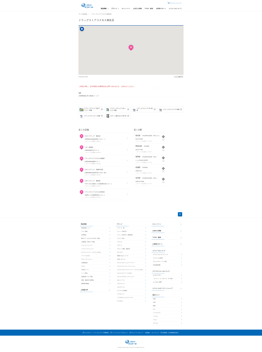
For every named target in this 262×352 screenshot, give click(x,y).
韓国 (154, 305)
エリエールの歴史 (158, 258)
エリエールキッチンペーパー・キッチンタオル (130, 269)
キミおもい (120, 301)
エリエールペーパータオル (124, 273)
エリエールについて (175, 8)
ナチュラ (119, 242)
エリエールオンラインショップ (162, 288)
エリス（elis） (121, 238)
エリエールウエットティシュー (125, 276)
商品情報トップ (85, 228)
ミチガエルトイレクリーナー (125, 297)
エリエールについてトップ (160, 254)
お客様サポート (161, 8)
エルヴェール (121, 287)
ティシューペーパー (86, 245)
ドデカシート (121, 294)
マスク (83, 266)
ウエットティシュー (86, 259)
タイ (154, 309)
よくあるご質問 (157, 282)
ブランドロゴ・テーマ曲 (160, 261)
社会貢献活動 (156, 265)
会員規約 (147, 332)
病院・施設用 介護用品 (87, 280)
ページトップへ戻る (180, 214)
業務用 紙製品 (85, 283)
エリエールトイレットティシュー (126, 266)
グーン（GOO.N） (122, 231)
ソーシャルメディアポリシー (120, 332)
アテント (119, 245)
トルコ (155, 319)
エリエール (87, 5)
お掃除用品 (84, 262)
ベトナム (155, 316)
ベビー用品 (84, 231)
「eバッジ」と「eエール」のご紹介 (163, 278)
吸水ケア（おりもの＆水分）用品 (90, 238)
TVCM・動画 (149, 8)
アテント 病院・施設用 (123, 248)
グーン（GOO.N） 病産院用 (125, 235)
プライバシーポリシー (137, 332)
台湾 (154, 302)
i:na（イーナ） (121, 280)
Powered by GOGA (83, 76)
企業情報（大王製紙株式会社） (170, 332)
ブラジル (155, 323)
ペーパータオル (85, 255)
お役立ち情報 (137, 8)
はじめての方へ (157, 275)
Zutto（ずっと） (121, 259)
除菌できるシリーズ (122, 255)
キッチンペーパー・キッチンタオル (91, 252)
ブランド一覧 (121, 228)
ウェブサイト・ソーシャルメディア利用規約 (96, 332)
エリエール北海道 (122, 290)
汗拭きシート (85, 269)
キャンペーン (126, 8)
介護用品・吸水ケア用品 (88, 242)
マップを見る (83, 14)
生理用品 (83, 235)
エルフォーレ (121, 283)
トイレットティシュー (87, 248)
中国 (154, 299)
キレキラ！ (120, 252)
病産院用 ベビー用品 (87, 276)
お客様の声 (84, 290)
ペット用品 (84, 273)
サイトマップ (155, 332)
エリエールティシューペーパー (125, 262)
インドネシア (156, 312)
